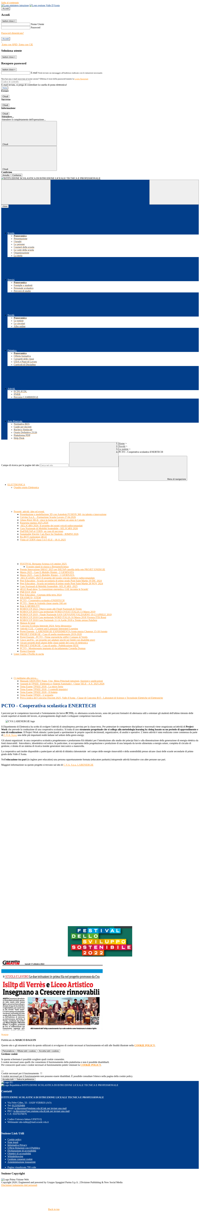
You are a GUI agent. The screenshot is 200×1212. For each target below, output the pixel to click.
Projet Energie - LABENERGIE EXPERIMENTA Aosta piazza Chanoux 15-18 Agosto (63, 631)
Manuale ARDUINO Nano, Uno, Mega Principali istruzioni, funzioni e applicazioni (61, 681)
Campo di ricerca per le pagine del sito (20, 465)
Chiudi (5, 96)
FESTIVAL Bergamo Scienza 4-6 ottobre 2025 (43, 563)
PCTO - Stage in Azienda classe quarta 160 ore (43, 603)
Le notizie (123, 449)
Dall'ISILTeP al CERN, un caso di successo (41, 531)
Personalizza (8, 1051)
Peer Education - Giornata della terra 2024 (41, 594)
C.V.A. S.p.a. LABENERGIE (78, 764)
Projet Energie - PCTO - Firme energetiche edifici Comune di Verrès (54, 637)
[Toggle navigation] (26, 192)
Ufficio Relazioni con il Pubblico (24, 1148)
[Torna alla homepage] (100, 178)
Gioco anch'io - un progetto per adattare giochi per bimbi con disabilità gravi (57, 640)
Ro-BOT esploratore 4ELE (33, 537)
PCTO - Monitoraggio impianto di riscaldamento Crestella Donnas (52, 648)
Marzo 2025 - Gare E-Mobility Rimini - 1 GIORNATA (47, 575)
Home (122, 443)
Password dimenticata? (12, 33)
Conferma (16, 175)
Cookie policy (14, 1139)
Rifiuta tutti (26, 1051)
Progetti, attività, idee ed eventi (29, 511)
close (4, 206)
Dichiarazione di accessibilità (22, 1150)
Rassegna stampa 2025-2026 (34, 522)
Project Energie (27, 651)
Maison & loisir (27, 623)
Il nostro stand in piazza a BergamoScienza (47, 566)
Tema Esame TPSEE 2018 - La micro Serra (41, 686)
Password (35, 27)
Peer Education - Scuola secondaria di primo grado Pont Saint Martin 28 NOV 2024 (61, 583)
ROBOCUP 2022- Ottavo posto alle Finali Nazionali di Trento (51, 609)
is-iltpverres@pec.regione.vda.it (41, 1111)
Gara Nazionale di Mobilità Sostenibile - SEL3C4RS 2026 (49, 528)
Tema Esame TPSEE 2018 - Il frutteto (39, 692)
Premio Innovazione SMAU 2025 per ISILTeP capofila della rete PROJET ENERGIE (62, 569)
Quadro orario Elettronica (26, 487)
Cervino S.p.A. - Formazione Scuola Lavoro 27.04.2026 (48, 517)
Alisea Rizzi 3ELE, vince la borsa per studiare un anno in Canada (52, 520)
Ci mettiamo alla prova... (26, 678)
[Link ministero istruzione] (15, 5)
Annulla (5, 175)
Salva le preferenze (25, 1079)
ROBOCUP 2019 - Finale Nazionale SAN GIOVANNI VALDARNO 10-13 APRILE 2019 (66, 614)
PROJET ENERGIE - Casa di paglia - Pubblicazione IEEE (49, 645)
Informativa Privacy (17, 1145)
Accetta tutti (49, 1051)
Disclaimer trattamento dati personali (19, 1185)
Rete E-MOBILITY (30, 606)
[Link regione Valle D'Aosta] (45, 5)
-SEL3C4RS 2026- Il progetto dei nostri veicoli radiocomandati (51, 525)
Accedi (5, 8)
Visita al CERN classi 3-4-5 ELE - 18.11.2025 (43, 539)
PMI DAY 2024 (28, 592)
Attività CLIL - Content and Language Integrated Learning (49, 628)
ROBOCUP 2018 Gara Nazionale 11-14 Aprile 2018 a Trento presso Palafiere (58, 620)
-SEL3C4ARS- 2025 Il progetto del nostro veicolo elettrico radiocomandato (57, 578)
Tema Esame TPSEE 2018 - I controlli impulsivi (44, 689)
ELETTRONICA (16, 484)
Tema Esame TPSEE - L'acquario (36, 695)
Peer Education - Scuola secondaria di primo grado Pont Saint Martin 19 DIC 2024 (61, 580)
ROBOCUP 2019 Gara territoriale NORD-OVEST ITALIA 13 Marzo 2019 (57, 611)
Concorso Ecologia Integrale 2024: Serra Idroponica (45, 625)
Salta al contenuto (10, 2)
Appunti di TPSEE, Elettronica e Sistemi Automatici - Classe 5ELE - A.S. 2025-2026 (62, 683)
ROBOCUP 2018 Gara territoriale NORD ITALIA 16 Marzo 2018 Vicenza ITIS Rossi (63, 617)
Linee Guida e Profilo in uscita (29, 654)
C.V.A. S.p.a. (10, 735)
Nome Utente (37, 24)
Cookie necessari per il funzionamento (20, 1073)
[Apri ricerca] (174, 192)
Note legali (13, 1142)
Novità (122, 446)
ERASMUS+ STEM (30, 597)
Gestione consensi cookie (20, 1159)
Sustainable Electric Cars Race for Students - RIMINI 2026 (49, 534)
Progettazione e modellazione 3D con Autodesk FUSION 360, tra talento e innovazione (63, 514)
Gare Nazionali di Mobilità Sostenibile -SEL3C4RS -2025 (49, 586)
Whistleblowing (15, 1156)
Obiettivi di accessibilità (19, 1153)
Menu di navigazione (176, 479)
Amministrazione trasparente (22, 1162)
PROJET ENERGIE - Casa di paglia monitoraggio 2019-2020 (51, 634)
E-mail (34, 72)
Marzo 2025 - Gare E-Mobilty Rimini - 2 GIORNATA (47, 572)
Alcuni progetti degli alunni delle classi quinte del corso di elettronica (54, 642)
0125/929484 (18, 1105)
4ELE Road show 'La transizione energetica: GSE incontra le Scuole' (54, 589)
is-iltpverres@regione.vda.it (41, 1108)
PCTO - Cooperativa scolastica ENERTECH (42, 600)
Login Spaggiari (81, 79)
